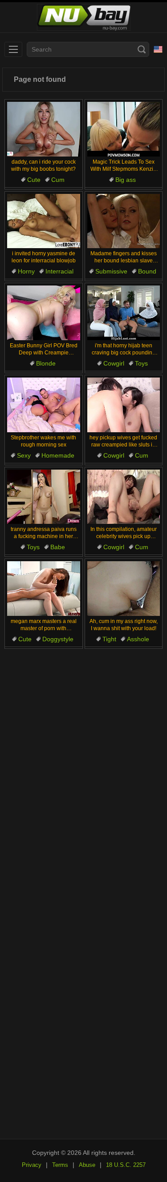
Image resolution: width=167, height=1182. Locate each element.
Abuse (87, 1165)
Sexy (24, 455)
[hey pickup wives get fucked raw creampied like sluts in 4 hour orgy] (123, 405)
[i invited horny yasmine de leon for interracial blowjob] (43, 221)
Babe (57, 547)
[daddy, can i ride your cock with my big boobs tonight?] (43, 129)
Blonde (46, 363)
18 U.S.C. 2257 (126, 1165)
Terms (60, 1165)
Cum (58, 179)
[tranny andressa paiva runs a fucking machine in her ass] (43, 497)
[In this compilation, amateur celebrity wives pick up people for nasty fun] (123, 497)
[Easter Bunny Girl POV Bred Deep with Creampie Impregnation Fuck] (43, 312)
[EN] (158, 49)
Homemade (57, 455)
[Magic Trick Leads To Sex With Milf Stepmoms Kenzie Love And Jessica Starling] (123, 129)
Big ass (125, 179)
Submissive (111, 271)
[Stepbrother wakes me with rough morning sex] (43, 405)
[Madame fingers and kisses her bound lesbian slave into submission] (123, 221)
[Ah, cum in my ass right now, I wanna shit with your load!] (123, 588)
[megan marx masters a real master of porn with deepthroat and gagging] (43, 588)
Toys (141, 363)
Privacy (31, 1165)
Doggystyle (57, 639)
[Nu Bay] (83, 17)
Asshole (138, 639)
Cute (34, 179)
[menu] (13, 49)
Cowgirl (113, 363)
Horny (26, 271)
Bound (147, 271)
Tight (109, 639)
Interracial (59, 271)
